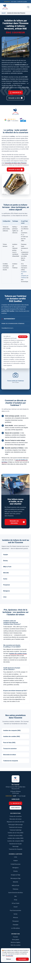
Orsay (15, 899)
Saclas (5, 579)
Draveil (15, 907)
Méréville (6, 573)
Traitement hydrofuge (15, 830)
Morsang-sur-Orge (15, 878)
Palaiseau (15, 889)
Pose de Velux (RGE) (9, 742)
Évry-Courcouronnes (15, 910)
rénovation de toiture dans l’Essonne (16, 163)
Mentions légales (15, 942)
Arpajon (5, 554)
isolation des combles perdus (18, 653)
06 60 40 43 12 (16, 92)
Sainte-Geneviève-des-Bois (15, 892)
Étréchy (5, 560)
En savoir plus (9, 955)
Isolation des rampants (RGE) (12, 730)
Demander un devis (14, 98)
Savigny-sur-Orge (15, 875)
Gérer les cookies (15, 945)
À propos (15, 937)
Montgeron (6, 591)
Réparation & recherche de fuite (15, 822)
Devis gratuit (15, 807)
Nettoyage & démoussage (15, 824)
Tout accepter (22, 959)
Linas (4, 597)
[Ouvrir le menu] (28, 7)
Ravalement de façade (15, 843)
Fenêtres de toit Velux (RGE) (15, 832)
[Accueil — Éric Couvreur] (5, 7)
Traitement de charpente (10, 761)
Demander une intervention (14, 522)
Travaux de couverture (10, 748)
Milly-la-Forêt (7, 566)
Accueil (4, 13)
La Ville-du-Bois (15, 928)
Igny (15, 896)
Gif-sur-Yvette (15, 903)
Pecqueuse (6, 585)
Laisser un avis (15, 799)
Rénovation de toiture (9, 754)
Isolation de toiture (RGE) (15, 835)
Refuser (8, 959)
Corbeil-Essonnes (15, 864)
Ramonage (15, 846)
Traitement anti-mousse (15, 827)
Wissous (15, 917)
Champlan (15, 924)
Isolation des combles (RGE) (11, 736)
